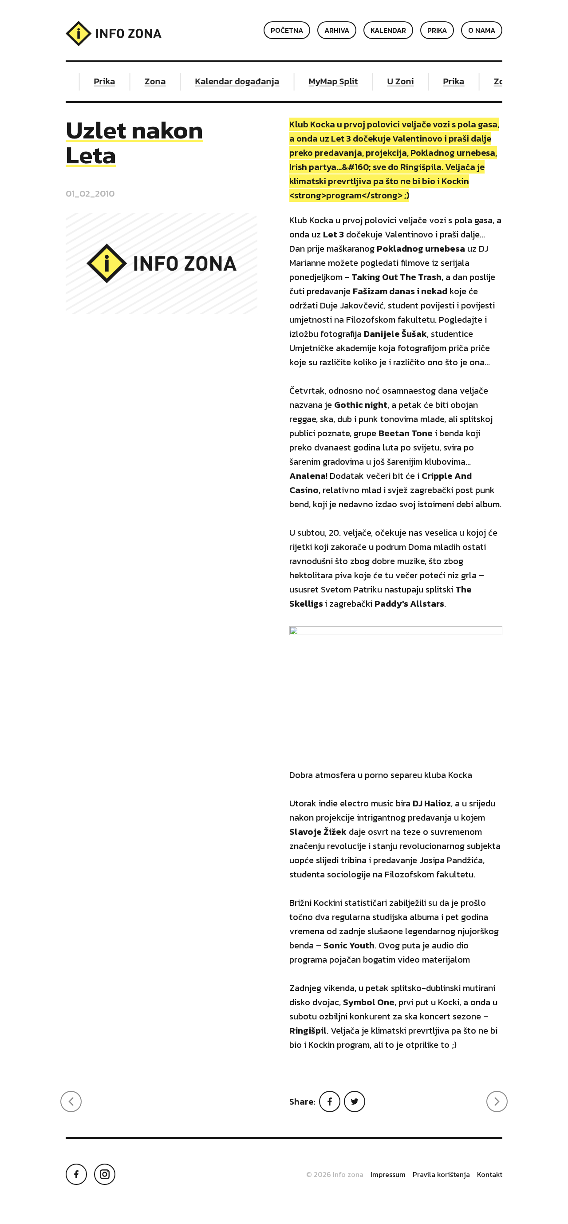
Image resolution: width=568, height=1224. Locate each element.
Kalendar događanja (231, 81)
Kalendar (388, 30)
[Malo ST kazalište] (71, 1101)
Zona (149, 81)
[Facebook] (329, 1101)
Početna (287, 30)
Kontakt (489, 1174)
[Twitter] (354, 1101)
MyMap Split (327, 81)
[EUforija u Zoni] (497, 1101)
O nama (481, 30)
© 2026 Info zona (334, 1174)
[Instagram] (104, 1174)
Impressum (388, 1174)
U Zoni (395, 81)
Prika (437, 30)
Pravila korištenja (441, 1174)
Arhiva (336, 30)
